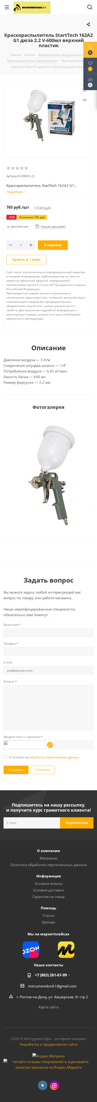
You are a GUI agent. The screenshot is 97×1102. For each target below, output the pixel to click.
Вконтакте (42, 1085)
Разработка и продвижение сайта (48, 1044)
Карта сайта (49, 1007)
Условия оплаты (49, 883)
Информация (48, 876)
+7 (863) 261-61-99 (51, 975)
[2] (13, 168)
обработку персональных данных (54, 757)
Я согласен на (44, 757)
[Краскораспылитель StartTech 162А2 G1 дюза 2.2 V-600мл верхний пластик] (48, 116)
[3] (17, 168)
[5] (26, 168)
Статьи (48, 915)
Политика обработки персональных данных (48, 864)
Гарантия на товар (48, 896)
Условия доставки (48, 890)
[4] (22, 168)
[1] (8, 168)
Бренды (48, 922)
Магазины (48, 858)
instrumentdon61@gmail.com (52, 986)
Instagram (54, 1085)
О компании (48, 850)
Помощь (48, 908)
